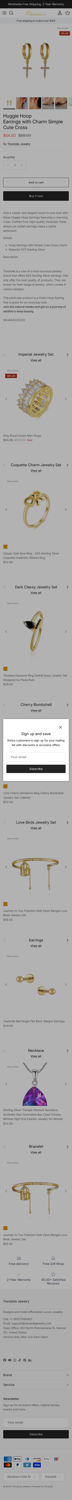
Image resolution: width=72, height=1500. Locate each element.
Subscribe (36, 768)
